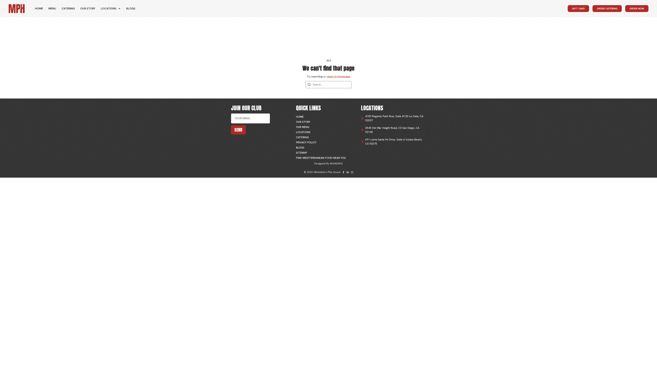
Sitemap (301, 153)
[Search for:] (328, 84)
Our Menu (302, 127)
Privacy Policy (306, 142)
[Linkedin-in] (347, 172)
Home (39, 8)
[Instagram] (352, 172)
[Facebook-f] (343, 172)
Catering (68, 8)
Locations (108, 8)
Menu (52, 8)
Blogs (130, 8)
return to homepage (338, 76)
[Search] (309, 85)
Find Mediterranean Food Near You (321, 158)
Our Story (87, 8)
